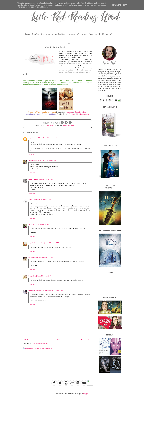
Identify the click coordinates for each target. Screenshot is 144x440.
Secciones (45, 34)
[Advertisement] (23, 415)
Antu (30, 200)
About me (93, 34)
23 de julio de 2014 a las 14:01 (54, 290)
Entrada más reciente (30, 340)
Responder (31, 154)
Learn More (116, 5)
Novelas (71, 34)
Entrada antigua (86, 340)
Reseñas (35, 34)
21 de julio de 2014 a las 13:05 (47, 160)
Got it (125, 5)
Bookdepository (81, 112)
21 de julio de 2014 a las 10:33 (47, 138)
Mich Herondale (33, 257)
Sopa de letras (33, 138)
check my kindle (69, 125)
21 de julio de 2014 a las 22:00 (40, 224)
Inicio (27, 34)
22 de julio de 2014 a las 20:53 (42, 276)
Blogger (85, 394)
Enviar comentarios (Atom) (40, 343)
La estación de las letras (36, 290)
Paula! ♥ (31, 179)
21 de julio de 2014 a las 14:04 (41, 200)
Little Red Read (59, 34)
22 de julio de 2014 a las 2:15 (50, 243)
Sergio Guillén (32, 160)
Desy (30, 276)
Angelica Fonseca (34, 243)
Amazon (70, 112)
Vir (29, 224)
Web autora (82, 34)
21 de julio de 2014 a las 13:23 (43, 179)
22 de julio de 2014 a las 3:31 (48, 257)
